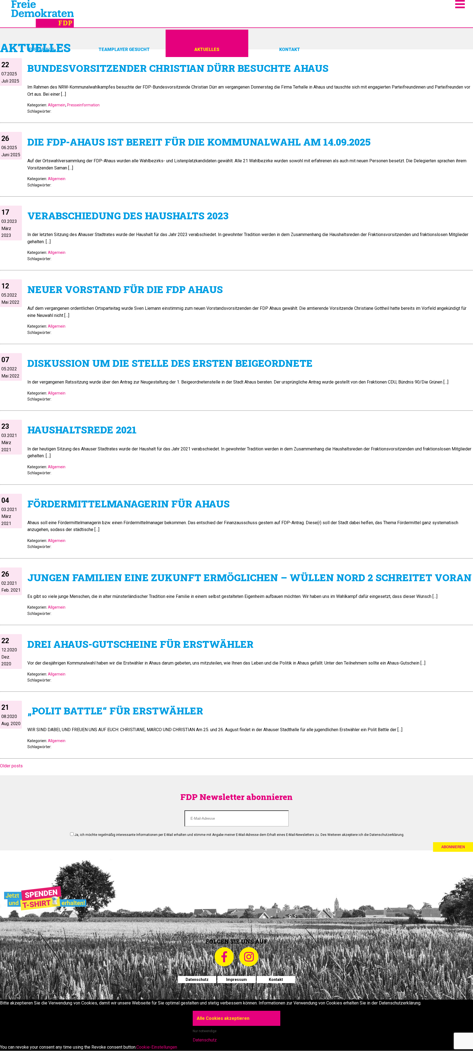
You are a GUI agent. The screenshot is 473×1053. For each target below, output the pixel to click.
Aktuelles (206, 49)
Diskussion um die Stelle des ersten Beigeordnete (170, 363)
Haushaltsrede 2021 (82, 429)
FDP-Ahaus (41, 49)
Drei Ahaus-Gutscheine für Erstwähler (140, 644)
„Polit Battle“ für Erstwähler (115, 710)
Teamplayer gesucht (124, 49)
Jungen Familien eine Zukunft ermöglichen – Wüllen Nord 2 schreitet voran (249, 577)
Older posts (11, 765)
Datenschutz (197, 979)
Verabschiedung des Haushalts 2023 (128, 215)
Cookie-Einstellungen (156, 1047)
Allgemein (56, 105)
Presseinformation (83, 105)
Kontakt (289, 49)
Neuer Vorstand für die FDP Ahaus (125, 289)
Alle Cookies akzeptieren (223, 1018)
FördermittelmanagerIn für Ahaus (128, 503)
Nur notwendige (205, 1031)
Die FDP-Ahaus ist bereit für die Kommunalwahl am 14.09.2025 (198, 141)
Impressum (236, 979)
